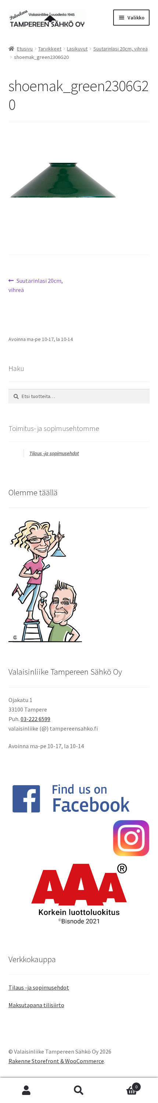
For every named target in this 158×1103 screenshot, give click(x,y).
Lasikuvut (77, 48)
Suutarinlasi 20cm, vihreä (120, 48)
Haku (79, 1090)
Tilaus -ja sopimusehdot (54, 453)
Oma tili (26, 1090)
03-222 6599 (35, 719)
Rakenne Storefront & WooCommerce (56, 1061)
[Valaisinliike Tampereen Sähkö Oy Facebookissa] (79, 798)
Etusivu (25, 48)
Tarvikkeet (49, 48)
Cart (121, 1084)
